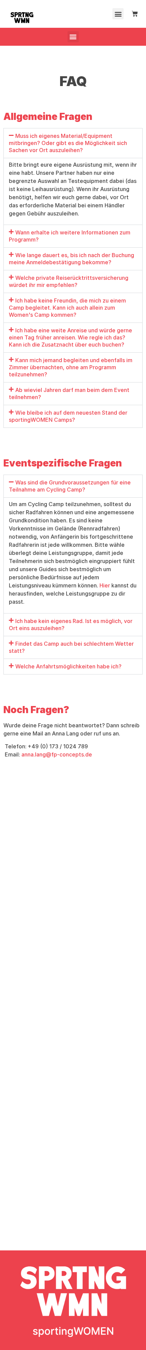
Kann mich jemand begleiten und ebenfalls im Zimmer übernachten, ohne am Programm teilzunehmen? (70, 367)
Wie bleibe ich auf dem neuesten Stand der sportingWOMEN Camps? (68, 416)
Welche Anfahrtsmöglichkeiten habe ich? (68, 666)
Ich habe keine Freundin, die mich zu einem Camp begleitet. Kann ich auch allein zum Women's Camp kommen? (67, 307)
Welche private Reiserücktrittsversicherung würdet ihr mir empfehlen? (68, 281)
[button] (118, 13)
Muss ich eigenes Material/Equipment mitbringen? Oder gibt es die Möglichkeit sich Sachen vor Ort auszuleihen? (68, 142)
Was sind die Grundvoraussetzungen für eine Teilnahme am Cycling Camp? (70, 486)
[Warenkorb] (135, 14)
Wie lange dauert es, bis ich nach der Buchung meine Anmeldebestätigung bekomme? (71, 259)
